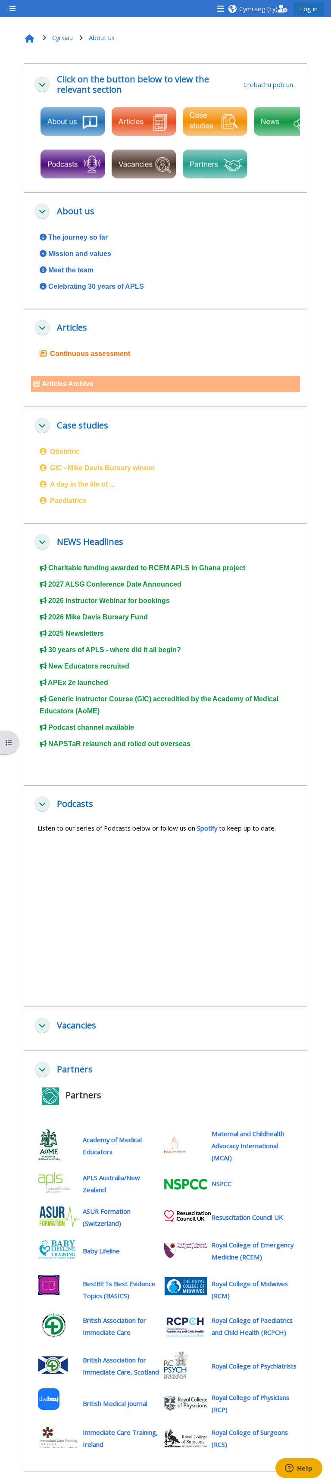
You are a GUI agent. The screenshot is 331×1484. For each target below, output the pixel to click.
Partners (75, 1069)
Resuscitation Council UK (247, 1217)
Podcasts (75, 804)
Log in (309, 8)
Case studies (82, 425)
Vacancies (76, 1025)
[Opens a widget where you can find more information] (298, 1469)
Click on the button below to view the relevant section (133, 84)
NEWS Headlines (90, 542)
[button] (253, 9)
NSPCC (221, 1183)
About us (75, 211)
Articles (72, 327)
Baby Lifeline (101, 1251)
